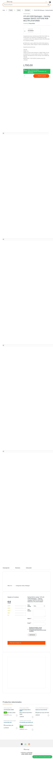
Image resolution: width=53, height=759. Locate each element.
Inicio (4, 10)
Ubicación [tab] (29, 568)
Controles (21, 720)
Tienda (10, 10)
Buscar (48, 4)
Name (29, 618)
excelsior (31, 30)
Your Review (29, 610)
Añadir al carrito (42, 75)
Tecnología (29, 720)
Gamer (18, 10)
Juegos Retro (9, 707)
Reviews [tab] (17, 568)
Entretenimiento (42, 707)
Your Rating (29, 605)
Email (29, 623)
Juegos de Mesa (25, 707)
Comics (37, 707)
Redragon (27, 10)
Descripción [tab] (6, 568)
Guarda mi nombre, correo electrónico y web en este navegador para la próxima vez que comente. (37, 629)
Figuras (46, 707)
